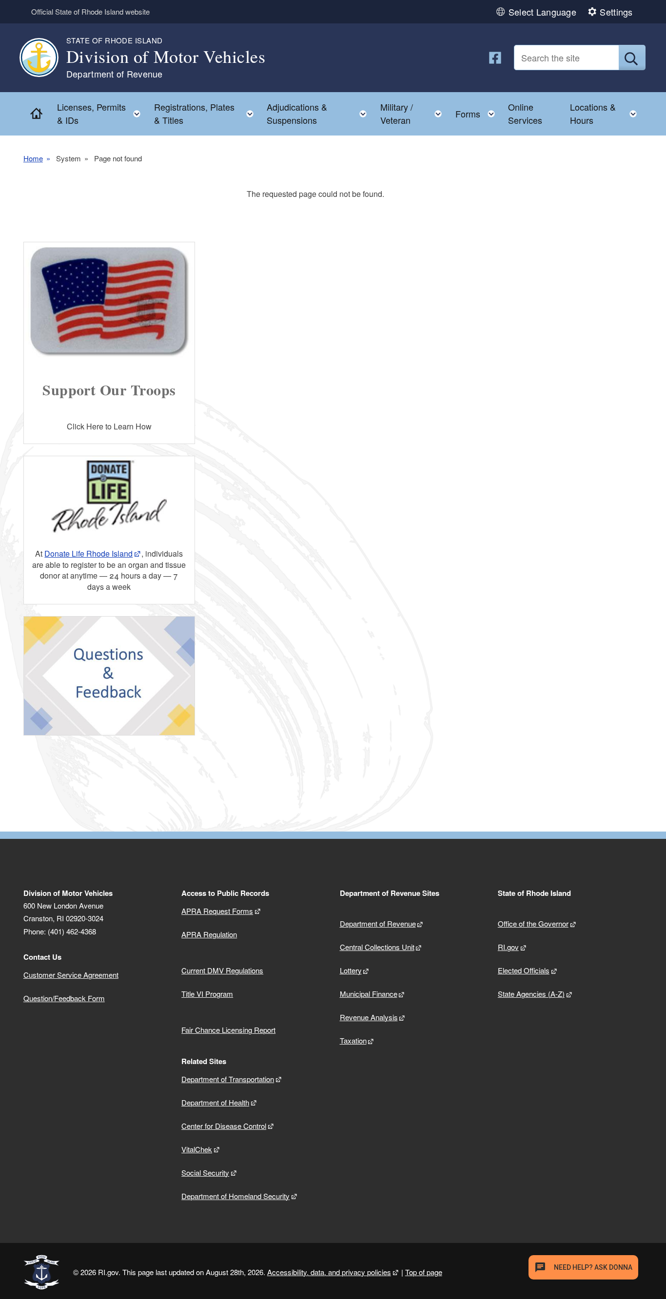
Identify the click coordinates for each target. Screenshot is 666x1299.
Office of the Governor (533, 923)
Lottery (351, 970)
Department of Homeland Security (235, 1196)
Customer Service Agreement (70, 974)
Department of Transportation (227, 1079)
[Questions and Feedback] (109, 676)
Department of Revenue (378, 923)
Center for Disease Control (223, 1126)
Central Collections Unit (377, 947)
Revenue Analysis (369, 1017)
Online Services (525, 113)
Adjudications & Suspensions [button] (319, 113)
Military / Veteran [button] (414, 113)
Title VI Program (207, 994)
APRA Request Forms (217, 911)
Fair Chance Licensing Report (228, 1030)
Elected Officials (523, 970)
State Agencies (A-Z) (531, 994)
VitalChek (196, 1149)
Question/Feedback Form (64, 998)
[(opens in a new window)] (495, 58)
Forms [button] (478, 111)
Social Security (205, 1172)
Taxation (353, 1040)
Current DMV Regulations (222, 970)
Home (33, 158)
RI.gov (508, 947)
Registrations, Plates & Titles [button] (206, 113)
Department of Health (215, 1102)
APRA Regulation (209, 934)
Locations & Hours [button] (606, 113)
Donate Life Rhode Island (88, 553)
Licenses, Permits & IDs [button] (102, 113)
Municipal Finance (368, 994)
